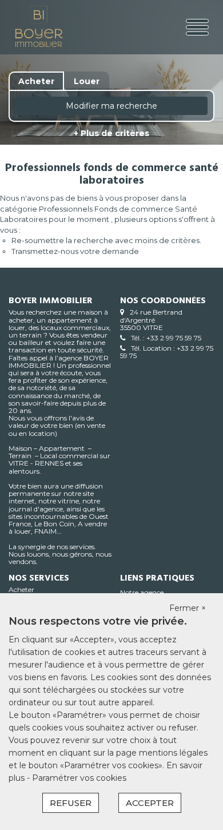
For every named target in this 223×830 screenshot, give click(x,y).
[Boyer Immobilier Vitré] (48, 27)
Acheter (21, 589)
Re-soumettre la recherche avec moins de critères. (106, 240)
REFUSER (70, 802)
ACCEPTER (150, 802)
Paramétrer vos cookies (79, 778)
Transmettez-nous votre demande (75, 251)
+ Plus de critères (111, 133)
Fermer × (187, 608)
